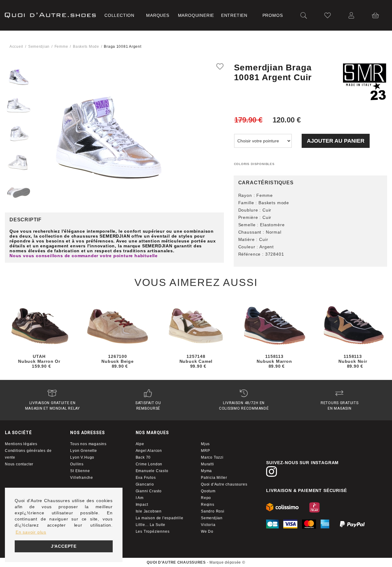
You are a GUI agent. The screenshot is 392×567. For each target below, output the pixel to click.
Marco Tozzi (212, 457)
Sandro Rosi (212, 511)
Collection (119, 15)
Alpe (140, 444)
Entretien (234, 15)
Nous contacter (19, 464)
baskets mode (86, 46)
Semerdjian (39, 46)
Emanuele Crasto (152, 471)
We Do (207, 531)
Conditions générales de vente (28, 454)
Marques (157, 15)
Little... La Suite (150, 525)
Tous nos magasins (88, 444)
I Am (140, 498)
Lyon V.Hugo (82, 457)
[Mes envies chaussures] (328, 15)
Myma (206, 471)
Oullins (77, 464)
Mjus (205, 444)
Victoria (208, 525)
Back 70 (143, 457)
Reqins (207, 504)
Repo (206, 498)
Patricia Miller (214, 477)
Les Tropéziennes (153, 531)
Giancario (145, 484)
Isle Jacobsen (149, 511)
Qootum (208, 491)
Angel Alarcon (149, 451)
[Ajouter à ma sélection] (220, 66)
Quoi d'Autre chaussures (224, 484)
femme (61, 46)
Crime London (149, 464)
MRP (205, 451)
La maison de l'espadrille (159, 518)
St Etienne (80, 471)
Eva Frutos (146, 477)
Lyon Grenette (83, 451)
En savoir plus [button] (31, 532)
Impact (142, 504)
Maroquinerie (196, 15)
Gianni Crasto (149, 491)
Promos (272, 15)
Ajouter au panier (335, 141)
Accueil (16, 46)
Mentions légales (21, 444)
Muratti (207, 464)
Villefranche (81, 477)
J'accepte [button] (64, 546)
